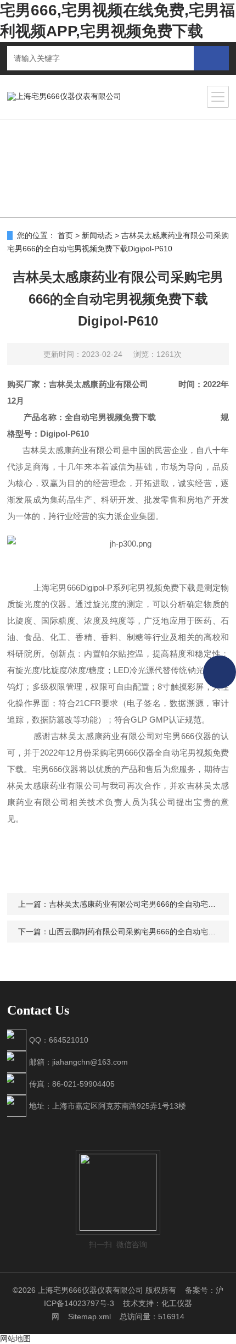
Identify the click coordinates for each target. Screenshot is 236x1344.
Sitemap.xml (89, 1316)
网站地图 (15, 1338)
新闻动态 (97, 235)
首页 (65, 235)
